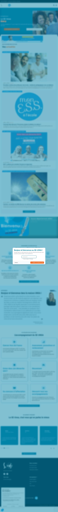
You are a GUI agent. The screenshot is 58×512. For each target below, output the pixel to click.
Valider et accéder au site (38, 262)
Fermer (16, 262)
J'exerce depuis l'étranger (28, 258)
